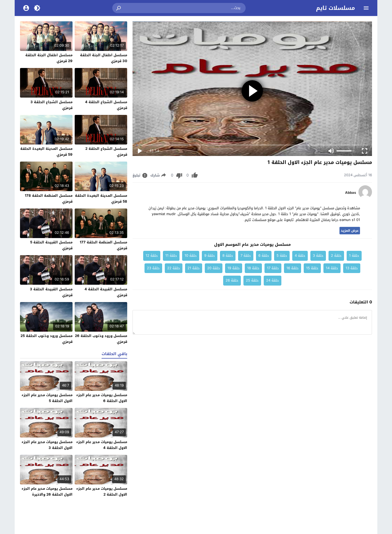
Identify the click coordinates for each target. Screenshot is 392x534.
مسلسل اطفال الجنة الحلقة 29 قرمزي (49, 58)
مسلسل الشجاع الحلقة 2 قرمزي (106, 151)
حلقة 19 (233, 268)
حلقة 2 (336, 255)
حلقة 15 (312, 268)
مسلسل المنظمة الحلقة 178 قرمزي (49, 198)
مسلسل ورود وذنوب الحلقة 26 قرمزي (101, 338)
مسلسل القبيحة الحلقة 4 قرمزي (106, 292)
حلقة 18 (253, 268)
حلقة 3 (318, 255)
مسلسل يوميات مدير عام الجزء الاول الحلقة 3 (47, 445)
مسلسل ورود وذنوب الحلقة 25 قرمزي (47, 338)
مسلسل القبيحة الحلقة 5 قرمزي (51, 245)
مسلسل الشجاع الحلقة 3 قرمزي (51, 105)
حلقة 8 (227, 255)
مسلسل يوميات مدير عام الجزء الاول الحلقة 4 (101, 445)
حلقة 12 (152, 255)
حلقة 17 (273, 268)
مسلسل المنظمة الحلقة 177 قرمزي (103, 245)
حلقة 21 (193, 268)
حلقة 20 (213, 268)
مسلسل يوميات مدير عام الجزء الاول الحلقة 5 (47, 398)
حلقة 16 (292, 268)
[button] (119, 8)
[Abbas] (365, 197)
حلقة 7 (246, 255)
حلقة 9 (209, 255)
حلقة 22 (173, 268)
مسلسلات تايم (335, 8)
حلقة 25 (252, 280)
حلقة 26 (232, 280)
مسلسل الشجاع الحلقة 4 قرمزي (106, 105)
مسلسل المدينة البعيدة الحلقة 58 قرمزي (101, 198)
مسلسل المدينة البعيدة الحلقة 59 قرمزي (46, 151)
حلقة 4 (300, 255)
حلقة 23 (153, 268)
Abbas (350, 192)
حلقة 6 (263, 255)
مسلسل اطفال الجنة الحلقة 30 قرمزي (103, 58)
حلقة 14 (332, 268)
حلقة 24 (272, 280)
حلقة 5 (282, 255)
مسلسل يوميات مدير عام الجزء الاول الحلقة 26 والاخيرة (47, 491)
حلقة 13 (352, 268)
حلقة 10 (191, 255)
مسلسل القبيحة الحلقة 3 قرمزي (51, 292)
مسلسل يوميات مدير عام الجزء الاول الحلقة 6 (101, 398)
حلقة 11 (171, 255)
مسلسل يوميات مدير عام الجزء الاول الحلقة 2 (101, 491)
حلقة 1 (354, 255)
